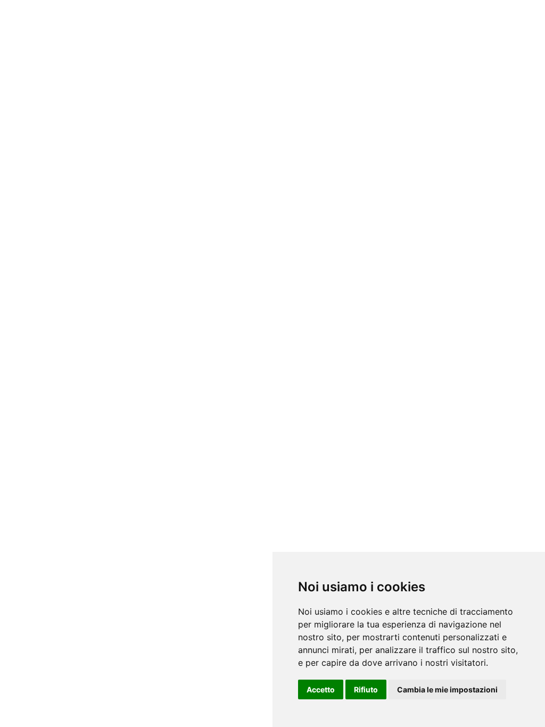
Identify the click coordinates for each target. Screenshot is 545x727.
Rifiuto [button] (366, 689)
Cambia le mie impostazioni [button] (447, 689)
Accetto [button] (321, 689)
